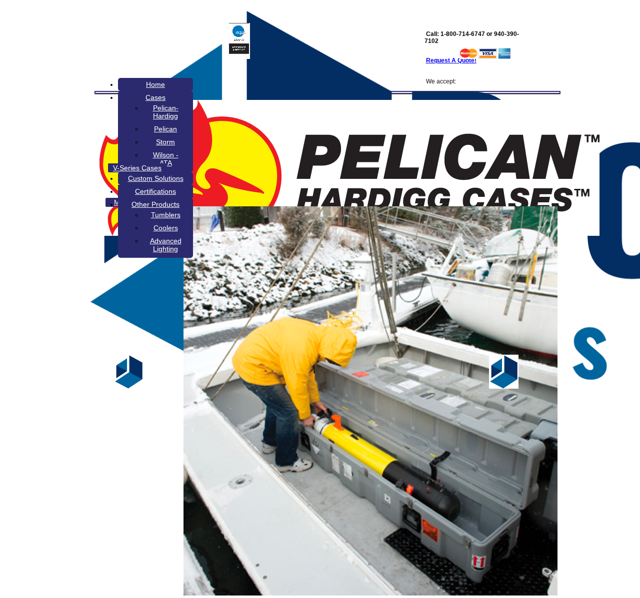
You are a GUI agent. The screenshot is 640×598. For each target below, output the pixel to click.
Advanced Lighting (166, 245)
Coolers (166, 228)
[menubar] (323, 168)
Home (155, 84)
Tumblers (165, 215)
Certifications (155, 191)
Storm (165, 142)
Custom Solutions (156, 178)
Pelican (165, 129)
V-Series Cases (137, 168)
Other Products (156, 204)
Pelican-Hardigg (165, 112)
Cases (156, 97)
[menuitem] (155, 84)
